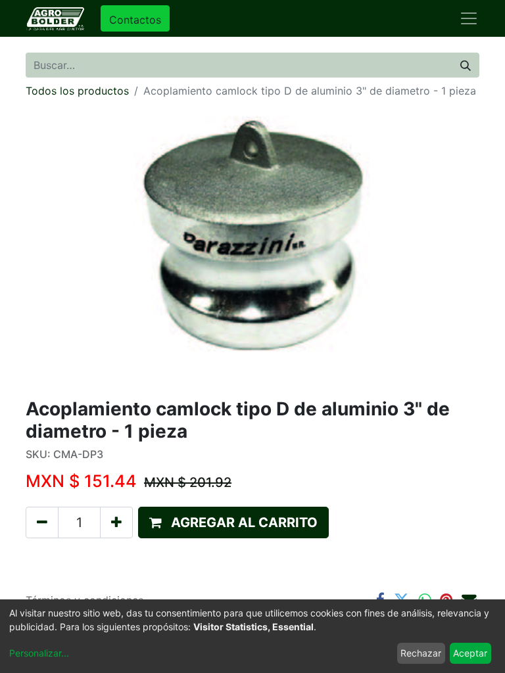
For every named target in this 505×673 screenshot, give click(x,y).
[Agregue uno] (116, 522)
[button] (233, 522)
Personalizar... (39, 653)
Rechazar (420, 653)
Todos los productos (77, 90)
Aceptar (470, 653)
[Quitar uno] (42, 522)
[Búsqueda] (465, 65)
